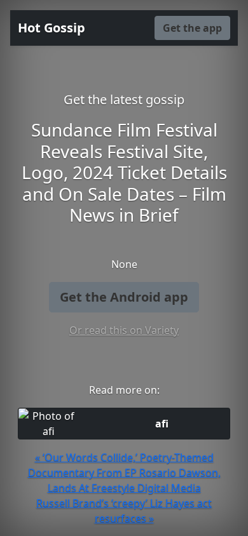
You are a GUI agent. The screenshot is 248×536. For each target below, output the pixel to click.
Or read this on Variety (124, 330)
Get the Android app (124, 296)
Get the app (192, 28)
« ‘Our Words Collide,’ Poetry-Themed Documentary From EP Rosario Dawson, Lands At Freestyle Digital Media (124, 472)
